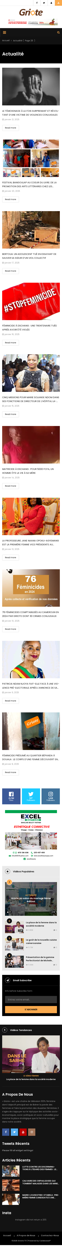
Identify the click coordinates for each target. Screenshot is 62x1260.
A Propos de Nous (26, 1235)
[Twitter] (14, 1132)
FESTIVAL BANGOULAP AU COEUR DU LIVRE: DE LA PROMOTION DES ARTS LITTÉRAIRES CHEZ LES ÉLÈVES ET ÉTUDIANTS (29, 186)
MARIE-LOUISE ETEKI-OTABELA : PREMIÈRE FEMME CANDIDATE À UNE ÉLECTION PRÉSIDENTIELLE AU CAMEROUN (40, 1199)
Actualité (30, 895)
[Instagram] (31, 1132)
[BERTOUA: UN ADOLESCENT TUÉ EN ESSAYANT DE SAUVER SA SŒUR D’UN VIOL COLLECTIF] (31, 230)
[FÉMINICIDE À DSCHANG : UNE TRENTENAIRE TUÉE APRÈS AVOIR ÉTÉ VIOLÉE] (31, 301)
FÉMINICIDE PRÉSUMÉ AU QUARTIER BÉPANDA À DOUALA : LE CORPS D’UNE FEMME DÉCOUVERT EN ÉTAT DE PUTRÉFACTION (30, 759)
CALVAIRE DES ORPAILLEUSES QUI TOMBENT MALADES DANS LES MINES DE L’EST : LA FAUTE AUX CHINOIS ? (40, 1183)
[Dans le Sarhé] (31, 1054)
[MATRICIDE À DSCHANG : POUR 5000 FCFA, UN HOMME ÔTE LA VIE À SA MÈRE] (31, 445)
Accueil (6, 40)
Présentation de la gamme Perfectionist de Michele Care (40, 961)
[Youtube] (23, 1132)
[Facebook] (5, 1132)
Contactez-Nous (50, 1235)
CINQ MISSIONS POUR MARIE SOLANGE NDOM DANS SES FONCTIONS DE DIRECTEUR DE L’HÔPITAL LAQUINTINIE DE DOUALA (30, 401)
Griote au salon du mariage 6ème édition (31, 900)
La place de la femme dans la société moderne (31, 1079)
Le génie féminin (31, 1076)
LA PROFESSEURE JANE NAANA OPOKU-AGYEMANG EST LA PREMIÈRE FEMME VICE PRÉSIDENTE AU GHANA (30, 544)
